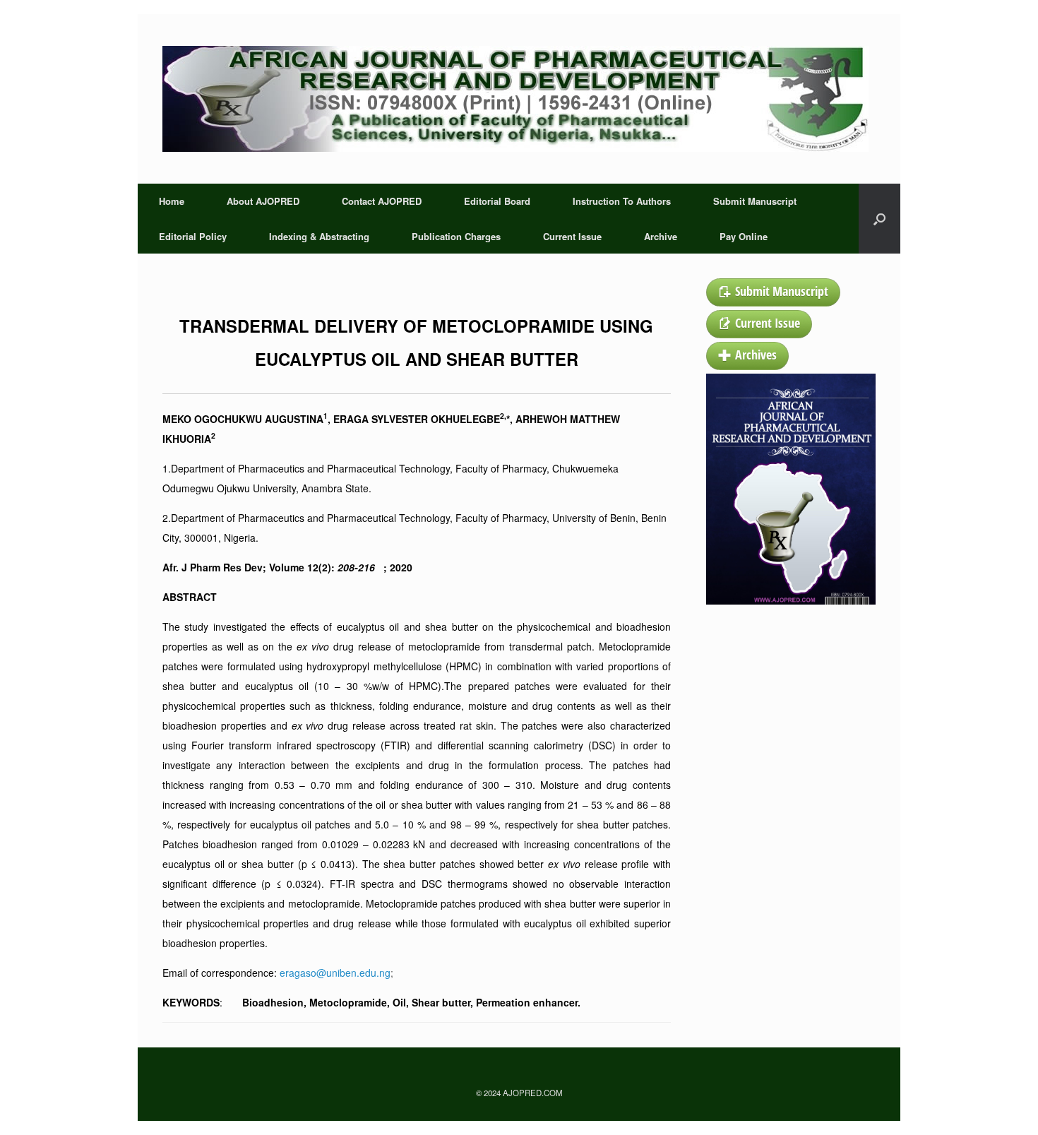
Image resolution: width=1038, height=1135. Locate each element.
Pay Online (744, 236)
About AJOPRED (263, 201)
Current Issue (572, 236)
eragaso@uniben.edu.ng (335, 972)
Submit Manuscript (755, 201)
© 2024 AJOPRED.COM (519, 1092)
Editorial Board (497, 201)
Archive (660, 236)
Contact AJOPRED (382, 201)
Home (171, 201)
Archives (756, 354)
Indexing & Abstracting (319, 236)
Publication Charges (456, 236)
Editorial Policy (193, 236)
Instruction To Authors (622, 201)
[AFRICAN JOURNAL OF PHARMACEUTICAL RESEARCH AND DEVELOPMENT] (515, 99)
